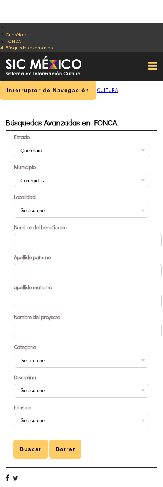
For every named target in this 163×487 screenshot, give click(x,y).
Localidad (25, 196)
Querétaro (16, 34)
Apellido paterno (32, 257)
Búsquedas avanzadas (29, 47)
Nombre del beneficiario (40, 227)
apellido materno (33, 287)
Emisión (22, 407)
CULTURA (107, 90)
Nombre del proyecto (37, 317)
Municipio (25, 167)
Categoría (25, 347)
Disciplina (25, 377)
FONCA (13, 41)
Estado (22, 137)
